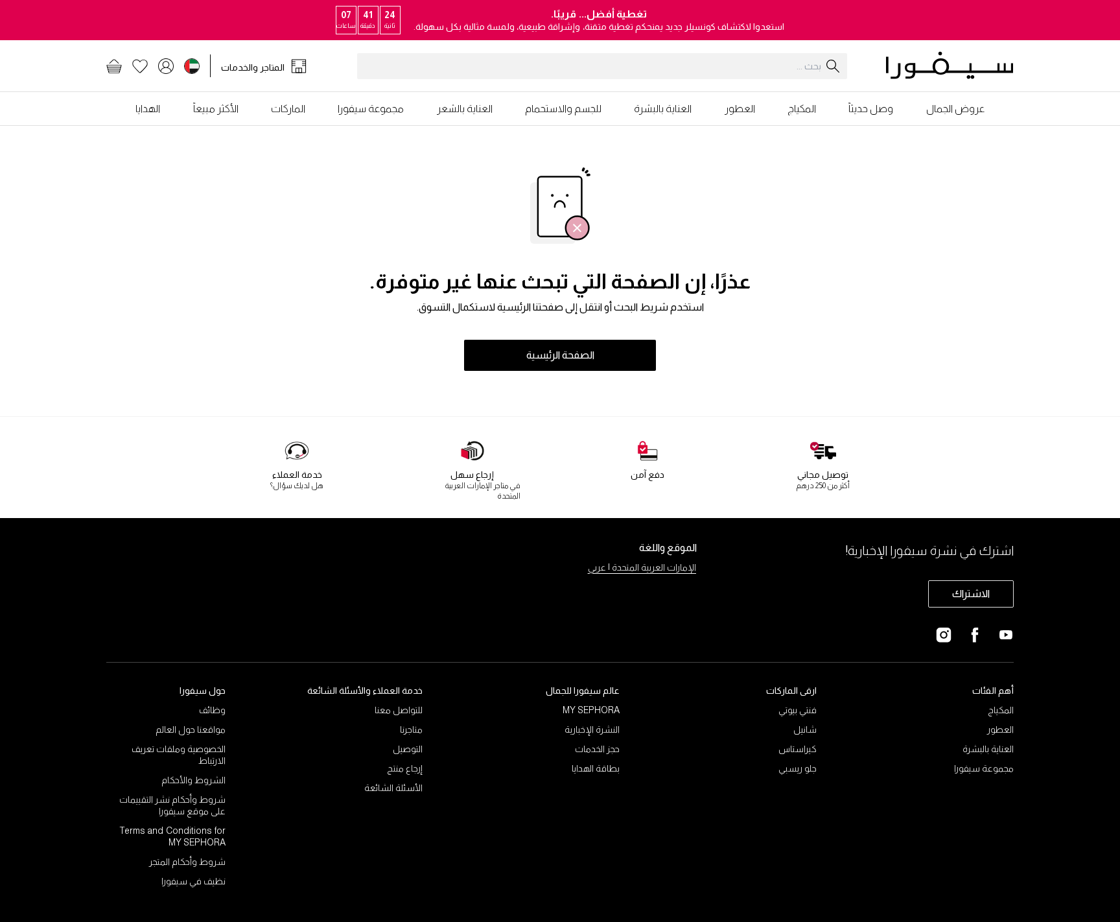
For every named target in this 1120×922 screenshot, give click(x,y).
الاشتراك (971, 593)
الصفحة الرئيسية (560, 355)
